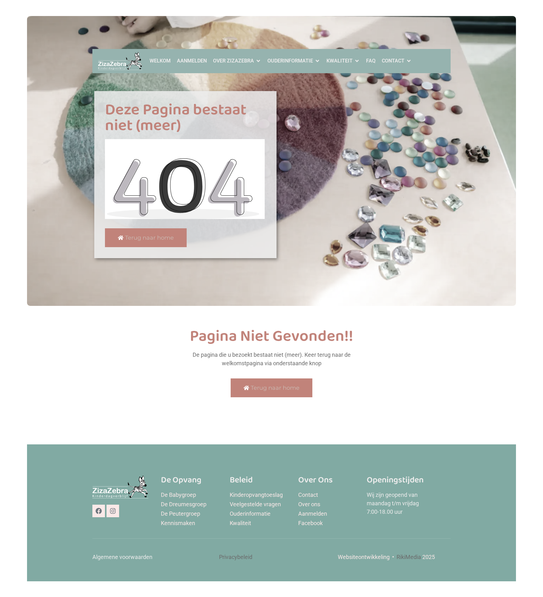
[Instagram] (113, 511)
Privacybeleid (235, 557)
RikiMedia (409, 557)
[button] (237, 61)
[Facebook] (98, 511)
